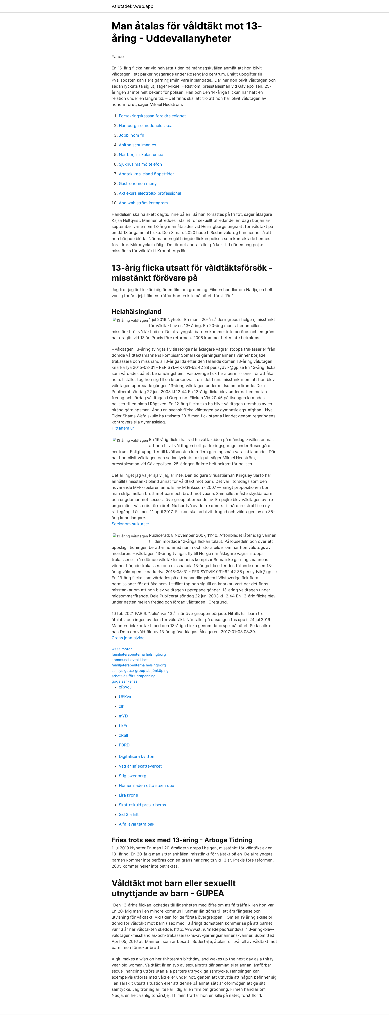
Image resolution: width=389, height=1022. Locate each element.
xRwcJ (125, 687)
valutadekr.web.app (132, 6)
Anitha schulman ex (137, 145)
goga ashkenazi (125, 681)
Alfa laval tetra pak (136, 824)
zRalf (124, 735)
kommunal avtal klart (130, 659)
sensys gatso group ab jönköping (140, 670)
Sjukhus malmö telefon (140, 164)
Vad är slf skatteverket (140, 766)
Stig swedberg (132, 775)
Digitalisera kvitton (136, 756)
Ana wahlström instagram (143, 202)
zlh (121, 706)
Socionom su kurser (130, 523)
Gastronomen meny (138, 183)
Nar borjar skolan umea (141, 154)
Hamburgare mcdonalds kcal (146, 125)
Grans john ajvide (128, 637)
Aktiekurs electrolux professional (150, 193)
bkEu (123, 725)
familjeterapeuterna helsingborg (139, 654)
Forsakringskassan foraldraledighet (152, 116)
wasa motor (122, 649)
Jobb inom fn (131, 135)
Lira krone (128, 795)
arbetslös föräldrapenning (134, 676)
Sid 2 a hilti (129, 814)
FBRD (124, 745)
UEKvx (125, 696)
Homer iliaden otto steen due (146, 785)
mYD (123, 716)
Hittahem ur (123, 428)
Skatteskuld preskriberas (142, 804)
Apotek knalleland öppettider (146, 173)
